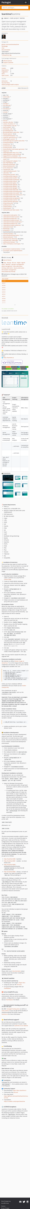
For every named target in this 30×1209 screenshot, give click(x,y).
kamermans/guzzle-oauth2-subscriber (13, 141)
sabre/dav (6, 173)
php (5, 262)
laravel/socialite (7, 147)
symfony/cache (7, 205)
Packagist (6, 2)
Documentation (6, 50)
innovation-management (9, 270)
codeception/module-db (10, 218)
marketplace (7, 988)
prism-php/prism (8, 168)
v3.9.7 (3, 283)
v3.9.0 (3, 298)
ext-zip (5, 120)
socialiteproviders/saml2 (10, 200)
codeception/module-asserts (11, 217)
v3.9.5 (3, 287)
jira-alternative (18, 266)
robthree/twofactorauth (9, 171)
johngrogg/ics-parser (9, 139)
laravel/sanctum (7, 146)
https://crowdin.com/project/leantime (14, 1101)
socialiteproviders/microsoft (11, 193)
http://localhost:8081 (10, 861)
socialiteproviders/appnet (10, 176)
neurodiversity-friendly (8, 271)
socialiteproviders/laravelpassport (12, 191)
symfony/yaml (7, 208)
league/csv (6, 151)
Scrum (14, 262)
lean (3, 264)
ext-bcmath (6, 97)
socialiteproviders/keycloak (10, 189)
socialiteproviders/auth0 (10, 178)
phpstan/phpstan (8, 237)
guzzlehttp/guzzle (8, 130)
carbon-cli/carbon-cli (9, 124)
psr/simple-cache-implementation (12, 250)
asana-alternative (19, 268)
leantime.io (5, 1014)
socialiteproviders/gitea (9, 183)
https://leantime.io (8, 357)
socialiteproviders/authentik (11, 179)
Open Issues (5, 75)
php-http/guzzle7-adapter (10, 161)
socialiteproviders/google (10, 188)
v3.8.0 (3, 301)
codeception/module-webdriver (12, 225)
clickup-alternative (7, 268)
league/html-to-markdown (10, 156)
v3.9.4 (3, 290)
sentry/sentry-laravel (9, 174)
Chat (3, 48)
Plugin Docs (22, 982)
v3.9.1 (3, 296)
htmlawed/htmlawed (9, 135)
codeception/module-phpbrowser (12, 222)
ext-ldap (5, 103)
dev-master (5, 279)
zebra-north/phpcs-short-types (11, 244)
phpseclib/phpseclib (9, 166)
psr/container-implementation (11, 249)
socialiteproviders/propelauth (11, 198)
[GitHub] (27, 1201)
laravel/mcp (6, 144)
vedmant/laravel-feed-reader (11, 210)
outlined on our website (21, 1025)
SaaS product (5, 1010)
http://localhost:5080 (10, 859)
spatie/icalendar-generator (10, 201)
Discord (16, 1092)
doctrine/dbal (7, 127)
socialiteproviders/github (10, 184)
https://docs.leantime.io (19, 1090)
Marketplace (9, 999)
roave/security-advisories (10, 238)
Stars (3, 73)
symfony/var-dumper (9, 242)
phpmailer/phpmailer (9, 164)
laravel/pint (6, 230)
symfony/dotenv (7, 206)
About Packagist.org (5, 1201)
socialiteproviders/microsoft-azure (12, 195)
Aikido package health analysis (10, 84)
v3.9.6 (3, 285)
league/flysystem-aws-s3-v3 (10, 152)
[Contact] (20, 1201)
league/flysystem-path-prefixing (12, 154)
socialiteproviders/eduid (10, 181)
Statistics (3, 1206)
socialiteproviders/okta (9, 196)
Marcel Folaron (7, 260)
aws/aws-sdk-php (8, 122)
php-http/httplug (8, 162)
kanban (8, 264)
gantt (23, 262)
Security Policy (6, 83)
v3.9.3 (3, 292)
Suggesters (5, 72)
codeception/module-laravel (11, 220)
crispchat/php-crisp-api (9, 125)
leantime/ (7, 13)
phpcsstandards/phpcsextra (11, 235)
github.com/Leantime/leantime (10, 44)
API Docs (19, 984)
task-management (7, 266)
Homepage (5, 46)
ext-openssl (6, 108)
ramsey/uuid (6, 169)
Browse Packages (5, 1208)
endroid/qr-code (7, 129)
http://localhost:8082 (10, 864)
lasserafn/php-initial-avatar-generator (13, 149)
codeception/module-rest (10, 223)
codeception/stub (8, 227)
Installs (4, 68)
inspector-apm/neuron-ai (10, 137)
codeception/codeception (10, 215)
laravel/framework (8, 142)
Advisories (4, 81)
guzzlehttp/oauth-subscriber (11, 132)
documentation (16, 971)
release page (7, 579)
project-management (18, 264)
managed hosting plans (13, 1009)
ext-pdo (5, 112)
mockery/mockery (8, 233)
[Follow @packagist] (24, 1201)
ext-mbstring (6, 105)
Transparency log (6, 55)
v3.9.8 (3, 281)
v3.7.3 (3, 303)
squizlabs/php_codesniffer (10, 240)
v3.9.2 (3, 294)
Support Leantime (8, 62)
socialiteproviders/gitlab (10, 186)
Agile (19, 262)
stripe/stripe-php (8, 203)
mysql (9, 262)
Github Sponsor (7, 61)
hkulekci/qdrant (7, 134)
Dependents (5, 70)
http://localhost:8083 (10, 871)
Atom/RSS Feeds (5, 1203)
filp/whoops (6, 228)
